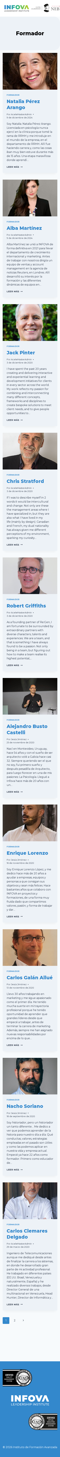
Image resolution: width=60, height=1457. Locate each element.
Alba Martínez (24, 228)
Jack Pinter (21, 353)
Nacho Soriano (25, 1106)
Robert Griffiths (26, 606)
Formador (13, 95)
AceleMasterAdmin (21, 114)
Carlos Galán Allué (30, 977)
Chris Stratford (25, 481)
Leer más (14, 167)
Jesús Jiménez (18, 739)
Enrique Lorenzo (27, 853)
